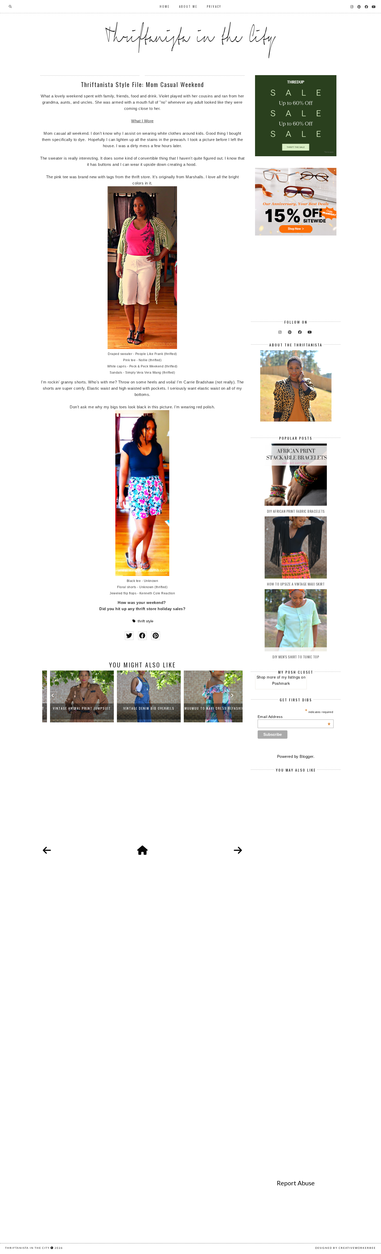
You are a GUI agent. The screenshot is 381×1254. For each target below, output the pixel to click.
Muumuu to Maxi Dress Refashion (209, 708)
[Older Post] (238, 850)
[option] (76, 696)
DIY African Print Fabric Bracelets (296, 511)
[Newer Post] (47, 850)
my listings (290, 677)
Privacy (214, 6)
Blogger (306, 756)
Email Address (294, 717)
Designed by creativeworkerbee (345, 1247)
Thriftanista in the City (27, 1247)
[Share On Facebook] (142, 636)
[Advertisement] (142, 789)
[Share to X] (129, 636)
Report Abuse (296, 1183)
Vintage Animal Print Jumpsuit (76, 708)
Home (165, 6)
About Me (188, 6)
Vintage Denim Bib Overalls (142, 708)
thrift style (145, 621)
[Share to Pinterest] (155, 636)
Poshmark (281, 683)
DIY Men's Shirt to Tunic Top (295, 656)
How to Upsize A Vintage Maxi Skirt (295, 584)
